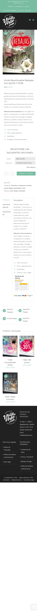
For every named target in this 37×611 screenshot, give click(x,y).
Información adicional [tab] (6, 206)
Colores (8, 159)
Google (32, 480)
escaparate (21, 185)
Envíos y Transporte (27, 457)
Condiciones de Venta (25, 451)
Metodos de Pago (26, 461)
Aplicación (8, 163)
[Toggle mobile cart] (30, 20)
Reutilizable (17, 188)
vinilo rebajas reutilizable (17, 191)
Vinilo (23, 188)
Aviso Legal (7, 462)
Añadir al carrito (26, 173)
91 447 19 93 (29, 427)
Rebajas (11, 188)
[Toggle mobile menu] (33, 20)
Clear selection (30, 167)
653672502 (28, 430)
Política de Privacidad (7, 448)
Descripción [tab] (6, 200)
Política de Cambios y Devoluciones (10, 456)
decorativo (14, 185)
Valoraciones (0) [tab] (7, 213)
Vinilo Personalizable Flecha (10, 362)
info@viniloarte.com (19, 3)
